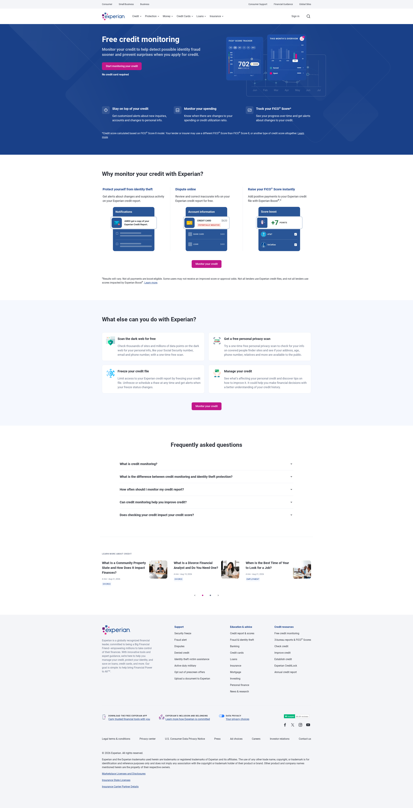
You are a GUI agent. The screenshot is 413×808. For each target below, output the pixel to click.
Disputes (179, 646)
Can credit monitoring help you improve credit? (153, 502)
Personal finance (239, 685)
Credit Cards (184, 16)
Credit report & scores (242, 633)
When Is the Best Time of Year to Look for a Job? (267, 565)
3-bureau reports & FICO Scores (292, 639)
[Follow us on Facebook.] (284, 725)
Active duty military (185, 665)
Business (144, 4)
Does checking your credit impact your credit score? (157, 515)
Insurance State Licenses (116, 780)
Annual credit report (285, 672)
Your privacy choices (237, 719)
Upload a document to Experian (192, 678)
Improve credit (282, 652)
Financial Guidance (283, 4)
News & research (239, 691)
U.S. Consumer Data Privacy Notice (185, 738)
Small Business (126, 4)
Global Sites (305, 4)
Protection (151, 16)
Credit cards (237, 652)
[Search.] (308, 16)
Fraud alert (180, 639)
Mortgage (235, 672)
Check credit (281, 646)
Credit (135, 16)
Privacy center (148, 738)
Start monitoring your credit (122, 66)
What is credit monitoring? (138, 464)
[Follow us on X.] (292, 725)
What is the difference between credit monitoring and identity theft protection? (176, 477)
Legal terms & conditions (116, 738)
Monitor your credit (207, 263)
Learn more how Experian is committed (188, 719)
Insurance (215, 16)
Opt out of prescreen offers (189, 672)
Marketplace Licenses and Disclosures (124, 773)
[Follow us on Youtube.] (308, 725)
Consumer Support (257, 4)
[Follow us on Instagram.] (300, 725)
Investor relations (279, 738)
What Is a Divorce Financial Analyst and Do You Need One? (196, 565)
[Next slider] (218, 595)
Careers (256, 738)
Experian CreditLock (285, 665)
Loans (200, 16)
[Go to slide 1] (202, 595)
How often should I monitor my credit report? (152, 489)
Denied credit (181, 652)
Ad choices (236, 738)
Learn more (150, 282)
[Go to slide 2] (210, 595)
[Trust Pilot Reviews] (296, 716)
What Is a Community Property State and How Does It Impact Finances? (124, 568)
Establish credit (283, 659)
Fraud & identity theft (242, 639)
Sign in (295, 16)
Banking (234, 646)
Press (217, 738)
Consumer (107, 4)
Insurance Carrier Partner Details (120, 786)
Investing (235, 678)
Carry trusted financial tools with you (129, 719)
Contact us (305, 738)
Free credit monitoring (286, 633)
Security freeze (182, 633)
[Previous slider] (195, 595)
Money (167, 16)
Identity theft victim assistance (191, 659)
